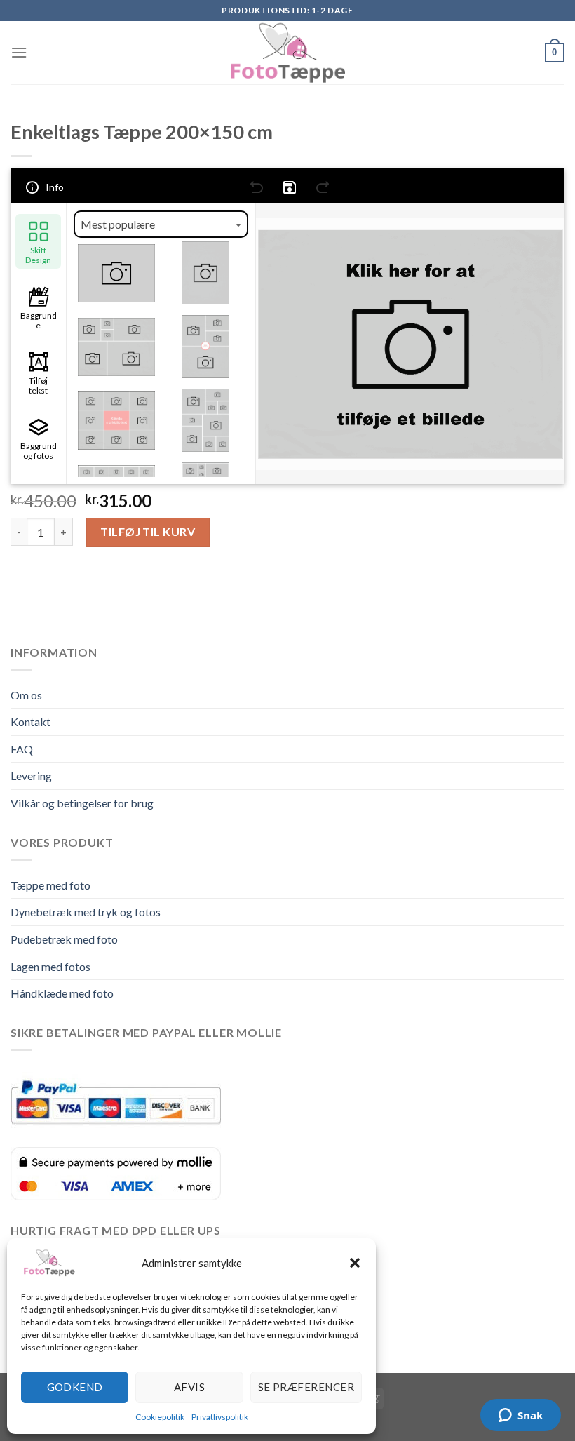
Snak (530, 1415)
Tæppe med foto (50, 885)
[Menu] (19, 52)
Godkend (75, 1387)
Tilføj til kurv (147, 531)
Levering (31, 775)
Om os (26, 695)
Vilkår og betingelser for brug (82, 803)
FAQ (22, 749)
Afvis (189, 1387)
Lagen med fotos (50, 966)
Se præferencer (306, 1387)
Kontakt (30, 721)
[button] (355, 1263)
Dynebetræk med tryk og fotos (86, 911)
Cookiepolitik (159, 1417)
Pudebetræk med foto (64, 939)
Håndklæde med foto (62, 993)
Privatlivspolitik (219, 1417)
